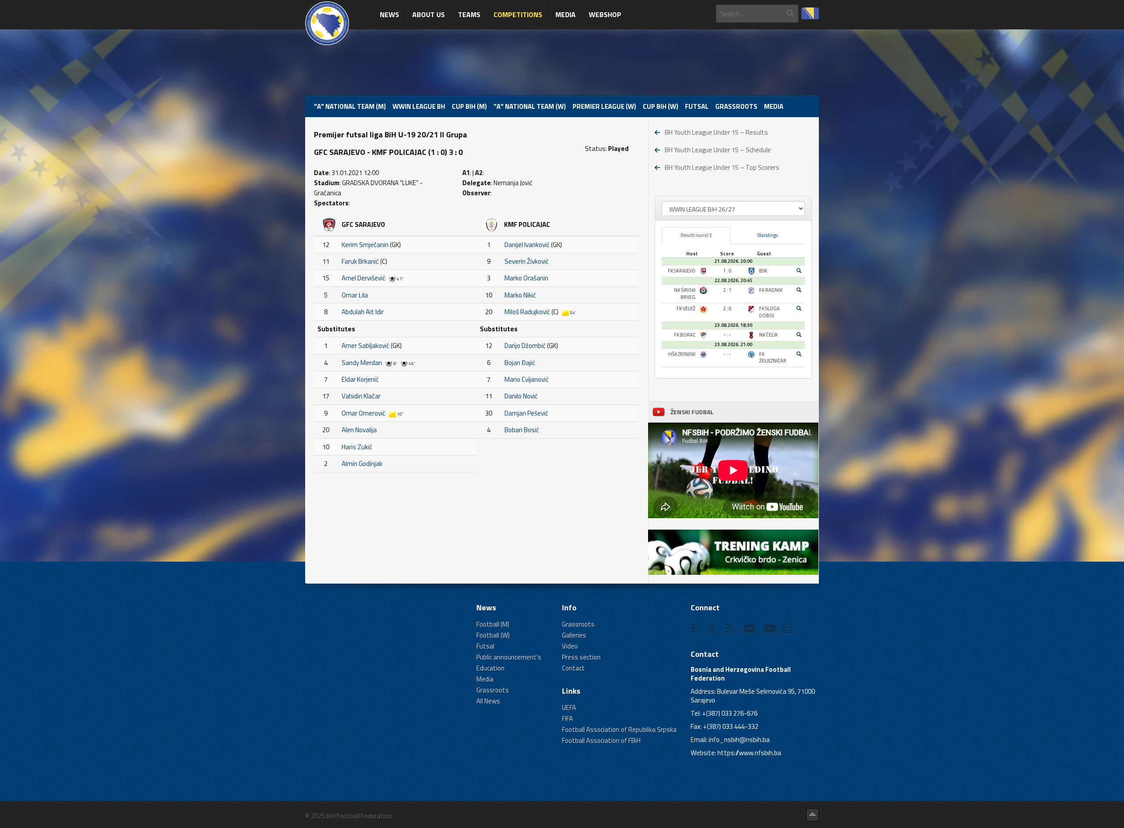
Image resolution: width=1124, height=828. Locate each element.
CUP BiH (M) (469, 106)
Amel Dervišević (363, 278)
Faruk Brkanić (360, 261)
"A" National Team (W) (530, 106)
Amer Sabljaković (365, 346)
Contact (573, 668)
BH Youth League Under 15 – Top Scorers (722, 167)
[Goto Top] (812, 814)
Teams (469, 14)
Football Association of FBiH (601, 740)
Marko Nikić (520, 295)
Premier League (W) (604, 106)
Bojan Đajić (519, 363)
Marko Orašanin (526, 278)
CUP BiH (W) (660, 106)
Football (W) (493, 635)
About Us (428, 14)
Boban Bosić (521, 430)
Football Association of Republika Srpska (619, 729)
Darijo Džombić (525, 346)
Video (570, 646)
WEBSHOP (605, 14)
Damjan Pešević (526, 413)
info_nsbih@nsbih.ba (739, 740)
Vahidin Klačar (361, 396)
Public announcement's (508, 657)
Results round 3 (696, 235)
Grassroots (736, 106)
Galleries (574, 635)
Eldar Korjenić (360, 379)
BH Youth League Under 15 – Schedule (718, 150)
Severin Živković (526, 261)
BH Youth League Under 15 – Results (716, 132)
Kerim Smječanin (365, 245)
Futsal (697, 106)
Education (490, 668)
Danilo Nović (521, 396)
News (389, 14)
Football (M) (492, 624)
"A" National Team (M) (350, 106)
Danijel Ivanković (527, 245)
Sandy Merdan (362, 363)
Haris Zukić (357, 447)
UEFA (569, 708)
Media (565, 14)
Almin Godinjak (362, 464)
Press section (581, 657)
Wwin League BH (419, 106)
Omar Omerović (363, 413)
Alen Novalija (359, 430)
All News (488, 701)
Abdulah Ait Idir (363, 312)
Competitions (518, 14)
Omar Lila (355, 295)
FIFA (567, 718)
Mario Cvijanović (526, 379)
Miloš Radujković (527, 312)
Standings (767, 235)
